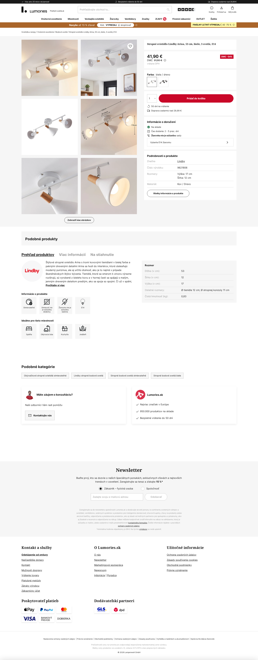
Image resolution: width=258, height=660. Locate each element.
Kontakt (26, 565)
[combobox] (125, 9)
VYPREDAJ (115, 25)
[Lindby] (32, 271)
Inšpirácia (99, 575)
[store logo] (43, 10)
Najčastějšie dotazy (33, 560)
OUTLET (200, 19)
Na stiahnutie (102, 254)
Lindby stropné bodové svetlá (88, 375)
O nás (97, 554)
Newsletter (100, 560)
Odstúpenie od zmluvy (35, 554)
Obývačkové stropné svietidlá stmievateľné (45, 375)
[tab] (38, 255)
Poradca (112, 575)
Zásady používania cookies (182, 560)
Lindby (181, 161)
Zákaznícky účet (31, 590)
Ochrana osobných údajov (181, 554)
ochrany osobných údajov (129, 526)
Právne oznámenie (177, 570)
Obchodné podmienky (179, 565)
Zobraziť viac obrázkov (79, 220)
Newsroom (100, 570)
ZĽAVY (158, 19)
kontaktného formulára (137, 522)
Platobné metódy (31, 580)
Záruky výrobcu (30, 585)
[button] (50, 127)
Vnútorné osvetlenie (45, 32)
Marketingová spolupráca (108, 565)
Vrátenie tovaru (30, 575)
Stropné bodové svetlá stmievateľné (128, 375)
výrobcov (143, 529)
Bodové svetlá (61, 32)
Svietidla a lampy (29, 32)
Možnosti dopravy (32, 570)
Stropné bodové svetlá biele (167, 375)
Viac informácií (72, 254)
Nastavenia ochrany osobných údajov (59, 639)
